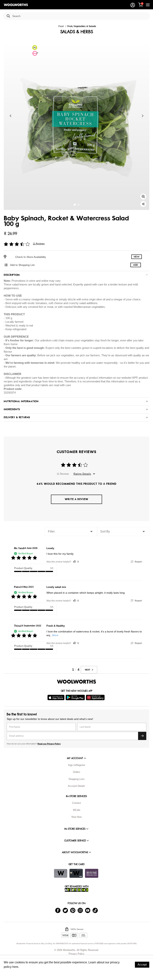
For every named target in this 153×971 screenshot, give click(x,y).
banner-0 (75, 205)
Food (61, 26)
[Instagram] (80, 910)
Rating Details (82, 473)
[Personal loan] (91, 873)
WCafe (76, 810)
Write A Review (76, 499)
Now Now (76, 817)
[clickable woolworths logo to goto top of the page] (76, 682)
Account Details (76, 786)
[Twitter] (65, 910)
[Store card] (60, 873)
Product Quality (23, 568)
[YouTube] (87, 910)
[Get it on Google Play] (75, 697)
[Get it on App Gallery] (96, 697)
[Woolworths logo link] (16, 5)
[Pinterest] (72, 910)
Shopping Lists (76, 779)
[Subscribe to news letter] (142, 736)
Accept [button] (142, 964)
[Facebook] (57, 910)
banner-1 (78, 205)
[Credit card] (76, 873)
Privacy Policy (76, 954)
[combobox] (79, 16)
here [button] (15, 966)
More (55, 635)
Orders (76, 772)
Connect (76, 803)
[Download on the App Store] (56, 697)
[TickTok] (95, 910)
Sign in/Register (76, 765)
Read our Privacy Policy (49, 744)
